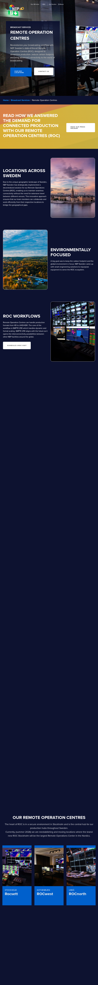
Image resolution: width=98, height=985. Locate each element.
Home (6, 100)
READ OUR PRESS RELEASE (78, 127)
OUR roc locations (19, 72)
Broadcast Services (20, 100)
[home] (16, 7)
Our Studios (52, 4)
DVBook (61, 4)
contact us (43, 71)
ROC (44, 4)
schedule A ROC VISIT (17, 345)
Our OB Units (35, 4)
